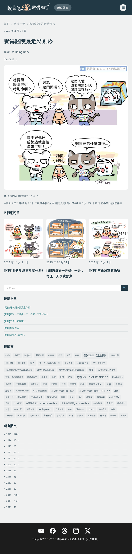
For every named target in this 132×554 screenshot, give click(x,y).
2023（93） (12, 446)
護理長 (8, 390)
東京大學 (18, 409)
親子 (69, 355)
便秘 (7, 403)
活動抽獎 (9, 363)
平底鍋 (113, 415)
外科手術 (98, 403)
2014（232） (13, 500)
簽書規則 (115, 355)
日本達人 (59, 409)
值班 (60, 355)
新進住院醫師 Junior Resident (75, 403)
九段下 (91, 409)
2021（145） (13, 458)
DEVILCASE (117, 377)
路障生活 (19, 24)
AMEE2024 (114, 397)
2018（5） (11, 476)
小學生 (44, 377)
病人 (32, 363)
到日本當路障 (40, 390)
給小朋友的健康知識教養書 (71, 369)
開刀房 (73, 384)
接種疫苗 (48, 415)
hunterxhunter (22, 390)
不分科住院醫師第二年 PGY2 (94, 390)
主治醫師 (18, 403)
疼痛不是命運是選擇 (14, 377)
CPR (62, 377)
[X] (89, 532)
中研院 (54, 384)
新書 (54, 377)
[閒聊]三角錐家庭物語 (15, 321)
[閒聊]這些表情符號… (14, 334)
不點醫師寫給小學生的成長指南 (19, 369)
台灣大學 (30, 409)
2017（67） (12, 482)
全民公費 (21, 415)
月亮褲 (119, 384)
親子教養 (68, 363)
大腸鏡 (109, 403)
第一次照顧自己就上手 (49, 363)
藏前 (113, 409)
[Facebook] (54, 532)
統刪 (64, 384)
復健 (80, 397)
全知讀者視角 (83, 363)
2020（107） (13, 464)
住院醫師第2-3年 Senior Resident (41, 403)
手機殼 (8, 384)
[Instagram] (77, 532)
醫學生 (27, 355)
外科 (7, 355)
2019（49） (12, 470)
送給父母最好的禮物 (106, 369)
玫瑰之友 (61, 415)
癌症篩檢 (121, 403)
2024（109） (13, 440)
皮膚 (45, 384)
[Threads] (66, 532)
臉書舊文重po (95, 384)
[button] (123, 7)
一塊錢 (123, 415)
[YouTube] (42, 532)
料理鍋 (103, 415)
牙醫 (116, 390)
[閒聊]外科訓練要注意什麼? (17, 307)
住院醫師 (39, 355)
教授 (82, 384)
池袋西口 (80, 409)
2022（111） (13, 452)
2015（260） (13, 494)
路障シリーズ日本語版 (15, 397)
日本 (7, 409)
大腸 (109, 384)
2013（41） (12, 507)
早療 (63, 397)
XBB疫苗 (9, 415)
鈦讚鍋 (80, 415)
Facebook (9, 58)
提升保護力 (34, 415)
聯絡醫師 (62, 8)
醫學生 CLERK (95, 355)
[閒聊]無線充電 (11, 327)
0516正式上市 (99, 363)
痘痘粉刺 (101, 397)
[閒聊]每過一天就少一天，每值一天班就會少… (27, 314)
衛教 (91, 369)
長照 (71, 397)
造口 (71, 415)
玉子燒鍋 (91, 415)
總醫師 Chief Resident (92, 377)
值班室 (51, 355)
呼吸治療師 (21, 384)
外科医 (17, 355)
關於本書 (21, 363)
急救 (70, 377)
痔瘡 (77, 355)
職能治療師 (52, 397)
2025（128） (13, 434)
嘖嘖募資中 (32, 377)
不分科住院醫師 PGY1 (63, 390)
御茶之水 (103, 409)
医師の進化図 (36, 397)
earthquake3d (45, 409)
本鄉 (70, 409)
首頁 (7, 24)
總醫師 (89, 397)
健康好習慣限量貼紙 (45, 369)
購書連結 (34, 384)
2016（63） (12, 488)
